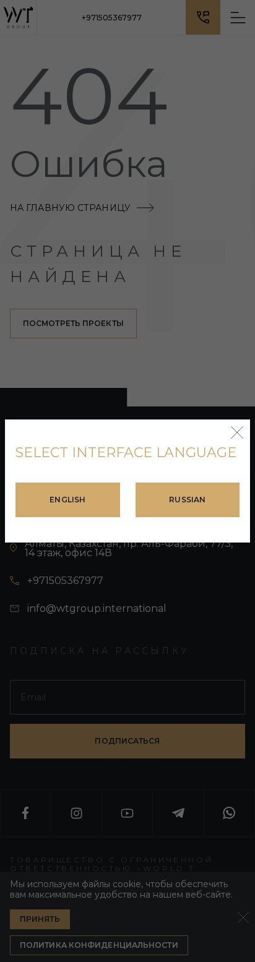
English (67, 499)
